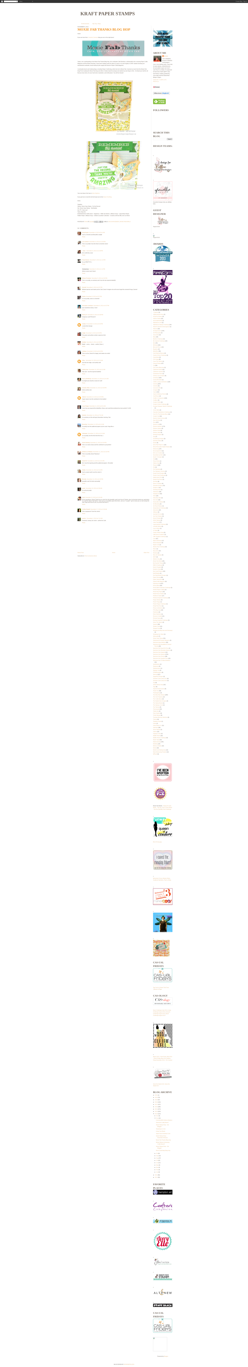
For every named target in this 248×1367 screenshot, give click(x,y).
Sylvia (84, 296)
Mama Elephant (157, 542)
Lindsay (84, 351)
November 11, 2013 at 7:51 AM (95, 415)
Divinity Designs (157, 434)
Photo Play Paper (157, 591)
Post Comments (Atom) (91, 556)
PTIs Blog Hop (157, 610)
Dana (166, 56)
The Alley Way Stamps (159, 695)
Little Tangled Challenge (159, 536)
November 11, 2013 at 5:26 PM (101, 451)
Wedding (155, 744)
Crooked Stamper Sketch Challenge (162, 406)
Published (155, 612)
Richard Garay (157, 618)
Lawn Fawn (156, 522)
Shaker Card (156, 626)
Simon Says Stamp (158, 638)
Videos (155, 731)
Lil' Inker (155, 530)
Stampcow (156, 666)
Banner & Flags (158, 989)
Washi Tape (156, 739)
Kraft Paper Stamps (107, 13)
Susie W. (84, 461)
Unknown (84, 433)
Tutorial (155, 719)
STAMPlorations (157, 672)
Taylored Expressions (158, 688)
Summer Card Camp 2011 (160, 678)
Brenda (84, 479)
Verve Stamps (156, 729)
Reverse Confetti (157, 616)
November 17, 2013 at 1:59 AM (99, 509)
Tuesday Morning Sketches (160, 717)
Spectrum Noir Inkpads (159, 652)
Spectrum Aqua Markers (159, 642)
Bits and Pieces (157, 347)
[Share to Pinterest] (102, 222)
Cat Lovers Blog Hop (158, 367)
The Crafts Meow (157, 699)
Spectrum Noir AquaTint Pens (161, 648)
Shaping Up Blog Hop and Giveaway (162, 630)
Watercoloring (156, 741)
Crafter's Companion (158, 398)
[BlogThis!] (97, 222)
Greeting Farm (157, 489)
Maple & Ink (156, 544)
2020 (156, 1097)
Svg (154, 682)
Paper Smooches (157, 579)
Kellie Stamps (156, 520)
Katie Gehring (86, 442)
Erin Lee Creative (157, 453)
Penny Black (156, 585)
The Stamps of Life (158, 705)
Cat (154, 365)
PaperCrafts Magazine (159, 581)
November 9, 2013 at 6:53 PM (94, 333)
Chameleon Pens (157, 373)
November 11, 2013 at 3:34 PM (98, 442)
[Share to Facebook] (100, 222)
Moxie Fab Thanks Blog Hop (163, 1140)
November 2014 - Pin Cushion (164, 1060)
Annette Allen (86, 387)
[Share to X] (98, 222)
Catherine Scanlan (158, 371)
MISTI (154, 557)
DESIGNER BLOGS (129, 1364)
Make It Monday (157, 540)
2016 (156, 1106)
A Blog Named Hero (158, 314)
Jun (157, 1162)
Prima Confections (158, 608)
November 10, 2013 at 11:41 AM (100, 378)
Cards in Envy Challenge (159, 355)
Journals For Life (157, 514)
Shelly (84, 470)
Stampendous (156, 668)
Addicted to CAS (157, 322)
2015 (156, 1109)
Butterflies (155, 351)
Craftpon (155, 400)
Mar (157, 1167)
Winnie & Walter (157, 746)
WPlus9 (155, 754)
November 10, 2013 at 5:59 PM (98, 387)
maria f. (84, 518)
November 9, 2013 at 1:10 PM (97, 260)
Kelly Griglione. (96, 193)
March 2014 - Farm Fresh (159, 1056)
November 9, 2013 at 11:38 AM (97, 241)
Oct (157, 1153)
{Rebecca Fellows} (87, 451)
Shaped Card (156, 628)
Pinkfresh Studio (157, 595)
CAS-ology (156, 359)
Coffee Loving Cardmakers (160, 381)
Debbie (84, 342)
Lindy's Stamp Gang (158, 532)
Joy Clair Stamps (157, 516)
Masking (155, 553)
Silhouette (155, 636)
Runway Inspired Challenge (160, 620)
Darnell (84, 287)
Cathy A (84, 324)
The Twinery (156, 707)
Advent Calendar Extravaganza (161, 326)
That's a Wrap (167, 880)
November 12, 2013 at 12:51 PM (95, 461)
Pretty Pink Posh (157, 606)
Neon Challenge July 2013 (160, 1010)
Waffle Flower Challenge (159, 737)
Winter (154, 748)
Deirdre (84, 415)
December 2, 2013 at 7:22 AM (94, 518)
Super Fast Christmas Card (163, 1133)
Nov (157, 1118)
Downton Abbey (157, 440)
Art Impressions (157, 330)
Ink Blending (156, 504)
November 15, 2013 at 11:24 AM (93, 497)
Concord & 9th (157, 388)
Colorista (155, 386)
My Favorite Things (158, 563)
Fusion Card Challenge (159, 475)
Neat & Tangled (157, 567)
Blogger (166, 1356)
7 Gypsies (155, 312)
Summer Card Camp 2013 (160, 680)
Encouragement (113, 221)
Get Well (155, 481)
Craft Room (156, 396)
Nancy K (84, 314)
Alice (83, 360)
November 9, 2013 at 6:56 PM (94, 342)
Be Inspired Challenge (159, 341)
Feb (157, 1169)
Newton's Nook (157, 569)
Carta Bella (156, 357)
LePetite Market (157, 526)
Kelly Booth (85, 232)
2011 (156, 1177)
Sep (157, 1155)
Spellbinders (156, 664)
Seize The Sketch (157, 622)
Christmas (155, 377)
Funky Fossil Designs (158, 473)
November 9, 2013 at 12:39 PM (95, 250)
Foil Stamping (156, 469)
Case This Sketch (157, 361)
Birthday (155, 345)
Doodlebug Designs (158, 438)
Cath (83, 497)
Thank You (156, 690)
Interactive (155, 510)
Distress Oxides (157, 428)
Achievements (85, 23)
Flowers (155, 465)
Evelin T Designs (157, 457)
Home (113, 552)
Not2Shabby (156, 573)
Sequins (155, 624)
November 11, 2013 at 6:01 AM (97, 406)
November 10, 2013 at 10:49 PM (95, 397)
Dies (154, 422)
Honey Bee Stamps (158, 502)
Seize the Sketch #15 (158, 1084)
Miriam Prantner (86, 278)
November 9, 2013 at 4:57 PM (94, 296)
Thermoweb (156, 709)
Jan (157, 1172)
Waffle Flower (156, 735)
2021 (156, 1095)
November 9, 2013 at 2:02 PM (99, 278)
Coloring (155, 384)
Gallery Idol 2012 (157, 477)
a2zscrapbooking (157, 320)
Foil (154, 467)
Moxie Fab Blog (107, 197)
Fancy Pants (156, 461)
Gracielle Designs (157, 485)
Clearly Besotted (157, 379)
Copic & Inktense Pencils (159, 394)
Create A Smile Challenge (160, 404)
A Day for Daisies (157, 316)
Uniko (154, 723)
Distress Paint (156, 430)
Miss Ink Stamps (157, 555)
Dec (157, 1115)
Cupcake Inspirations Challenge (161, 412)
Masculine (155, 551)
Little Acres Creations (158, 534)
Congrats (155, 390)
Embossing (156, 449)
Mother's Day (156, 559)
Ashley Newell (86, 509)
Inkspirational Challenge (159, 508)
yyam (83, 488)
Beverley (84, 424)
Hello (154, 495)
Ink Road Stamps (157, 506)
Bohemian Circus (157, 878)
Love (154, 538)
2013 (156, 1113)
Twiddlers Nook (157, 721)
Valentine (155, 727)
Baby (154, 337)
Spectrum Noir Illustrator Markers (161, 650)
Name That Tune (164, 987)
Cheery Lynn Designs (158, 375)
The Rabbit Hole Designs (159, 701)
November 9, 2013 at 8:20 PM (95, 351)
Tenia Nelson (85, 260)
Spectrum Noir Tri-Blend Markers (161, 660)
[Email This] (95, 222)
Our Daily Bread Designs (159, 575)
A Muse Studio (157, 318)
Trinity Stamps (157, 715)
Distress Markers (157, 426)
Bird (154, 343)
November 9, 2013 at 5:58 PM (95, 314)
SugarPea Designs (158, 676)
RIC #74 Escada (157, 842)
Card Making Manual (158, 353)
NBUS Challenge (157, 565)
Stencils (155, 674)
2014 (156, 1111)
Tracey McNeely (86, 378)
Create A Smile (157, 402)
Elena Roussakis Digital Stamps (161, 446)
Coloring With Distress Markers (164, 1120)
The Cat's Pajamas (158, 697)
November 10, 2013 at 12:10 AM (94, 360)
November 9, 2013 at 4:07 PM (94, 287)
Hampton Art (156, 493)
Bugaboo (155, 349)
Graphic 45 (156, 487)
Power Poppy (156, 602)
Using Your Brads (160, 1131)
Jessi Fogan (85, 406)
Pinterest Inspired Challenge (160, 597)
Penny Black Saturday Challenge (161, 587)
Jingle (83, 333)
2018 (156, 1102)
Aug (157, 1158)
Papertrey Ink (156, 583)
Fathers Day (156, 463)
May (157, 1165)
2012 (156, 1175)
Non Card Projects (158, 571)
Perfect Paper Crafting (159, 589)
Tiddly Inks (156, 711)
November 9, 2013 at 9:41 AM (97, 232)
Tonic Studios (156, 713)
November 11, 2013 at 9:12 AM (96, 424)
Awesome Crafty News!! (162, 1122)
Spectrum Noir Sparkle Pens (160, 658)
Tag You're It (156, 987)
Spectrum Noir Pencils (159, 656)
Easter (154, 442)
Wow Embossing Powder (159, 752)
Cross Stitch (156, 410)
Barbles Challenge (158, 339)
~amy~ (84, 250)
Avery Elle (155, 335)
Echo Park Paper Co (158, 444)
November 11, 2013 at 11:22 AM (96, 433)
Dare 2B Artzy (156, 420)
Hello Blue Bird (157, 497)
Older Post (146, 552)
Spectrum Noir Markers (159, 654)
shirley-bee (85, 369)
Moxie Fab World (125, 221)
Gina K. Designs (157, 483)
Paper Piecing (157, 577)
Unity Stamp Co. (157, 725)
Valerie (84, 397)
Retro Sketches (157, 614)
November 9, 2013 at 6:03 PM (95, 324)
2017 (156, 1104)
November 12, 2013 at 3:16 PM (94, 470)
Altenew (155, 328)
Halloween (156, 491)
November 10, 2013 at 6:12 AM (97, 369)
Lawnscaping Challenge (159, 524)
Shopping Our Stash (158, 634)
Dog (154, 436)
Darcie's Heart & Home (159, 418)
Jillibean (155, 512)
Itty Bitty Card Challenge (164, 809)
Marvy (154, 549)
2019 (156, 1099)
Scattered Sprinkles (158, 880)
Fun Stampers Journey (159, 471)
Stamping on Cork (160, 1129)
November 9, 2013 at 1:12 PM (97, 269)
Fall (154, 459)
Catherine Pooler (157, 369)
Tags (154, 686)
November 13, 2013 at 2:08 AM (94, 488)
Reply (83, 236)
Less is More (156, 528)
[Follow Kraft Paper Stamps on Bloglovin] (161, 94)
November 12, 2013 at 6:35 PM (95, 479)
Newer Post (81, 552)
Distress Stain (156, 432)
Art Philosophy (157, 332)
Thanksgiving (156, 693)
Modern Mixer (166, 878)
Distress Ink (156, 424)
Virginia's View (157, 733)
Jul (157, 1160)
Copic (154, 392)
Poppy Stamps (157, 600)
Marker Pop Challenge (159, 546)
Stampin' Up (156, 670)
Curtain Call (156, 416)
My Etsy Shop (97, 23)
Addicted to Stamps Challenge (161, 324)
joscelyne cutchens (87, 305)
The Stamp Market (158, 703)
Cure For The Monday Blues (160, 414)
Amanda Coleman (93, 37)
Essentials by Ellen (158, 455)
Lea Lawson (85, 241)
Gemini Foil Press (157, 479)
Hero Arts (155, 500)
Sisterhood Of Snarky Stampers (161, 640)
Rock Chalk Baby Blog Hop (163, 1150)
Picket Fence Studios (158, 593)
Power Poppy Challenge (159, 604)
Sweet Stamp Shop (158, 684)
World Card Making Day (159, 750)
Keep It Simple (157, 518)
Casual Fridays (157, 363)
